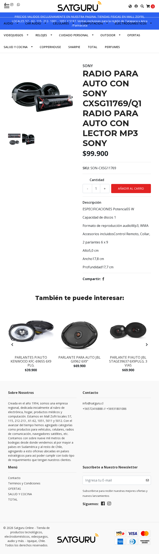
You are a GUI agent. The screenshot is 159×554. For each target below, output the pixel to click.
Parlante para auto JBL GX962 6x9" (79, 359)
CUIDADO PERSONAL (73, 35)
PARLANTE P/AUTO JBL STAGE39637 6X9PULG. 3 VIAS (128, 361)
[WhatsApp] (18, 4)
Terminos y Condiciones (24, 483)
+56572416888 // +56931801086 (104, 409)
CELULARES (61, 23)
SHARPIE (74, 47)
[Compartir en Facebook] (103, 279)
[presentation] (12, 97)
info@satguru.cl (93, 403)
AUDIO (8, 23)
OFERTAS (133, 35)
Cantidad (97, 180)
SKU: (86, 168)
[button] (130, 6)
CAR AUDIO (33, 23)
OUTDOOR (107, 35)
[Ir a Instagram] (12, 4)
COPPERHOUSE (50, 47)
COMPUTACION (92, 23)
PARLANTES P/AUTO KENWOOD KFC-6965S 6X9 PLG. (31, 361)
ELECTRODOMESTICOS (131, 23)
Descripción (92, 202)
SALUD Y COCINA (16, 47)
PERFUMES (112, 47)
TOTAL (92, 47)
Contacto (14, 478)
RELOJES (41, 35)
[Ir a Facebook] (103, 504)
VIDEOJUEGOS (13, 35)
